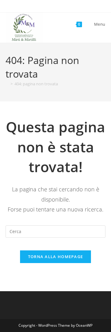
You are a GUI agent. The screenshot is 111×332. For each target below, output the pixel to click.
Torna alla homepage (55, 256)
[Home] (7, 84)
